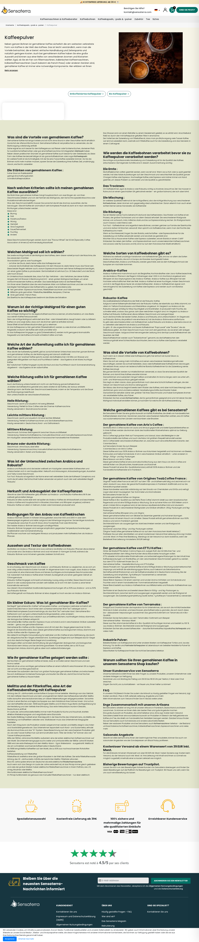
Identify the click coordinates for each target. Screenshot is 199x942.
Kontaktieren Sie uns (66, 911)
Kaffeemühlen (132, 398)
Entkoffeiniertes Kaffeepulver (85, 93)
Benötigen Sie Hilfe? (134, 8)
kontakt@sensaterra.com (137, 12)
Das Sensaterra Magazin (114, 921)
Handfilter (47, 292)
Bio (20, 622)
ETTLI (119, 551)
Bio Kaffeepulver (118, 93)
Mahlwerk (79, 151)
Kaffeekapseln (80, 156)
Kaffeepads (181, 628)
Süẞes (156, 19)
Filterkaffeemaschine (72, 761)
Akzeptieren (10, 939)
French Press (75, 281)
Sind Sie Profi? (187, 9)
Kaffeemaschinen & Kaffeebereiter (58, 19)
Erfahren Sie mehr (26, 939)
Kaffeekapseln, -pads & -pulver (115, 19)
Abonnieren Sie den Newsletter (171, 880)
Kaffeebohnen (87, 19)
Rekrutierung (108, 925)
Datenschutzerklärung (172, 888)
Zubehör (138, 19)
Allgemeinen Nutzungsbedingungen (166, 886)
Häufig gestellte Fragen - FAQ (117, 911)
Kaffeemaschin (161, 723)
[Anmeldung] (165, 10)
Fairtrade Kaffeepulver (135, 645)
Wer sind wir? (108, 916)
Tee (148, 19)
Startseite (10, 25)
